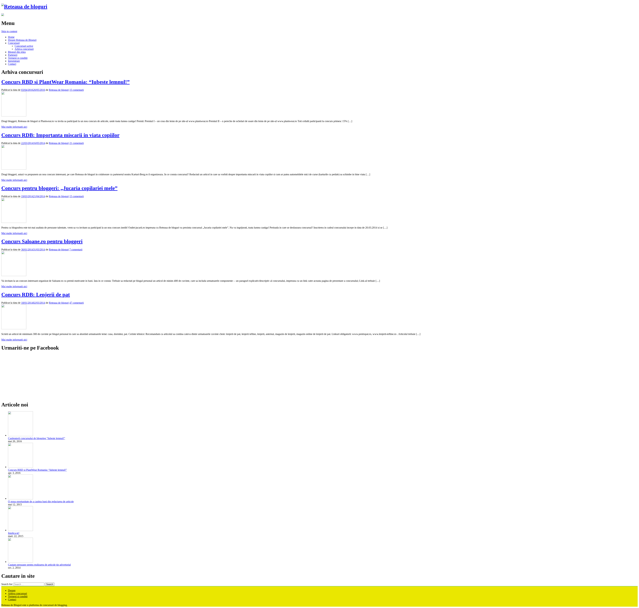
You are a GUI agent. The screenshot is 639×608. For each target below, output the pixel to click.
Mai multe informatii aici (14, 126)
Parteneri (12, 55)
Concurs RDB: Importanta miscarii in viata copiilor (60, 135)
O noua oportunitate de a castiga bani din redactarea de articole (41, 501)
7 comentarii (75, 249)
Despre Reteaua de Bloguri (22, 40)
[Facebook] (2, 15)
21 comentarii (76, 143)
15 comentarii (76, 89)
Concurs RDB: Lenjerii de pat (35, 295)
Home (11, 37)
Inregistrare (14, 61)
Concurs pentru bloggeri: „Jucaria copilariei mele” (59, 188)
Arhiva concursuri (24, 49)
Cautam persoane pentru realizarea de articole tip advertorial (39, 564)
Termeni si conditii (17, 58)
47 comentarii (76, 302)
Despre (11, 590)
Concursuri (14, 43)
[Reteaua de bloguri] (24, 6)
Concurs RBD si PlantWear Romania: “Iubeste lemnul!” (65, 82)
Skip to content (9, 31)
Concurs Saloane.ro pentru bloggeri (42, 241)
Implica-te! (13, 533)
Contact (12, 64)
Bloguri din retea (17, 52)
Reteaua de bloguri (59, 89)
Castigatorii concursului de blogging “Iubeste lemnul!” (36, 438)
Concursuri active (24, 46)
